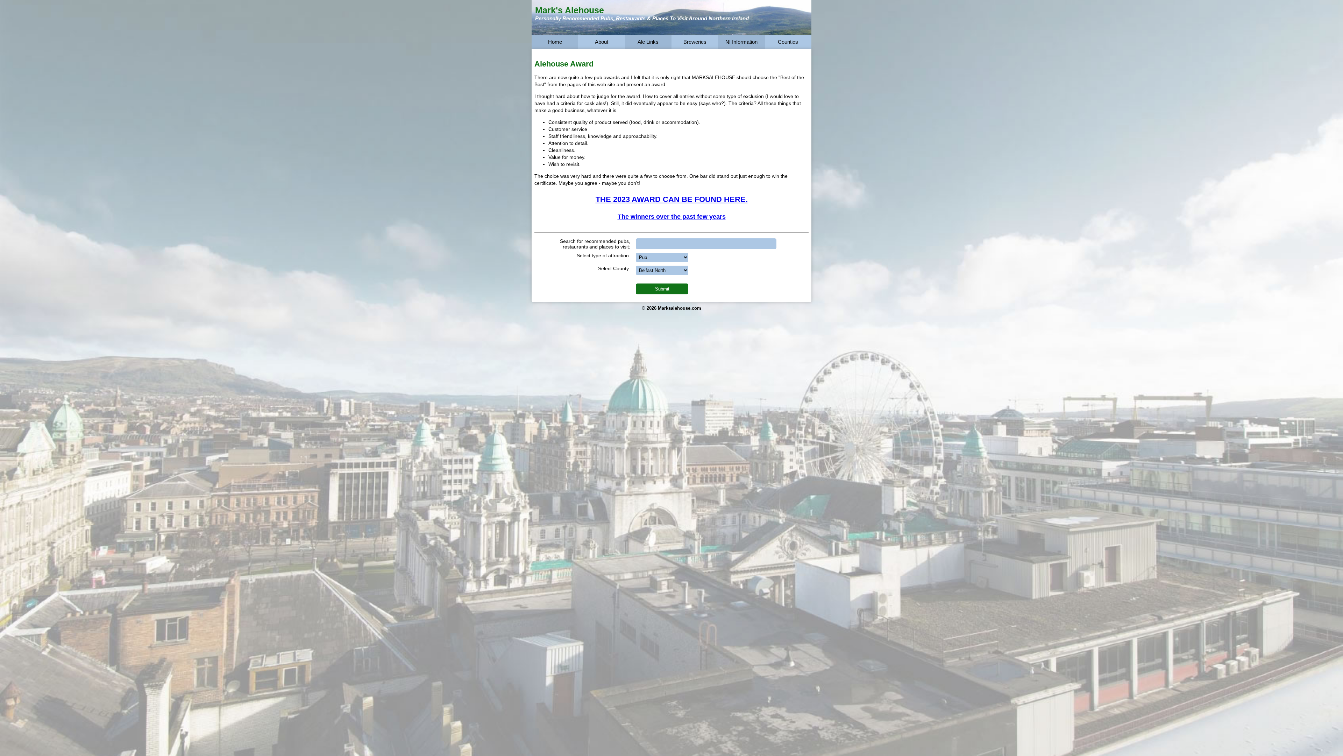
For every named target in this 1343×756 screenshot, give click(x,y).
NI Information (741, 42)
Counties (788, 42)
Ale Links (648, 42)
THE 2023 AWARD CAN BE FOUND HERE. (672, 199)
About (601, 42)
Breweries (694, 42)
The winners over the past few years (672, 216)
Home (555, 42)
